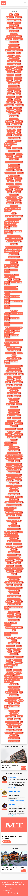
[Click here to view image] (4, 778)
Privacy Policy (19, 889)
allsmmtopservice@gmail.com (16, 800)
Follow (4, 782)
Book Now (23, 767)
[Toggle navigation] (25, 3)
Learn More (6, 841)
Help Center (6, 890)
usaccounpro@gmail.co (14, 787)
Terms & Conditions (8, 889)
